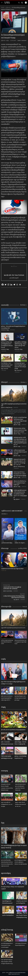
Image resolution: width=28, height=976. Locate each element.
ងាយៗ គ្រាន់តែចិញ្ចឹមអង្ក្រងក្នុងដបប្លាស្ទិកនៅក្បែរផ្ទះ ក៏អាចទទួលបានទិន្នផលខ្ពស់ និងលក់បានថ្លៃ (14, 847)
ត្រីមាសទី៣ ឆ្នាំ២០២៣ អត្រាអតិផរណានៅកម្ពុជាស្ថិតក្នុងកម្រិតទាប (13, 730)
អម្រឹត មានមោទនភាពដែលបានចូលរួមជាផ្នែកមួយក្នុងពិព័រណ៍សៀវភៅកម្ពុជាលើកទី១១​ (6, 698)
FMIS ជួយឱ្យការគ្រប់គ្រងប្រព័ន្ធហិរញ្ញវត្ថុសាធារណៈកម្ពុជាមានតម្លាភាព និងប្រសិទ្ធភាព (7, 757)
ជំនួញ (15, 370)
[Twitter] (5, 284)
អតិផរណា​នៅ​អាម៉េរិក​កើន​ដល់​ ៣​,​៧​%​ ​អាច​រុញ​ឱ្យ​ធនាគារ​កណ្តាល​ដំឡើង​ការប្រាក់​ (20, 641)
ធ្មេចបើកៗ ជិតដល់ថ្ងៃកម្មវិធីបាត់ (8, 915)
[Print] (20, 284)
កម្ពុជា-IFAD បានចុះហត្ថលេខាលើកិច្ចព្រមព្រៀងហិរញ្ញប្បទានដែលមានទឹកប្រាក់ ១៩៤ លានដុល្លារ (13, 683)
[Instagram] (8, 284)
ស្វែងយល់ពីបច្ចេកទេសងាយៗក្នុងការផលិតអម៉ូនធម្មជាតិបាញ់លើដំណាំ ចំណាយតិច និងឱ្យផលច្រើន (20, 787)
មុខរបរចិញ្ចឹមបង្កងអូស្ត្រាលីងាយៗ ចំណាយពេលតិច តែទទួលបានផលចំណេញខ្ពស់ (7, 945)
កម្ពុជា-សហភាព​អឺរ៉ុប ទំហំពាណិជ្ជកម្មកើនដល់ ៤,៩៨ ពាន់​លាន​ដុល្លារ (6, 804)
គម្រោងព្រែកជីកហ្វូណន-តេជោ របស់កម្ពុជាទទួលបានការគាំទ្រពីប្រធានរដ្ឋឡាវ (20, 698)
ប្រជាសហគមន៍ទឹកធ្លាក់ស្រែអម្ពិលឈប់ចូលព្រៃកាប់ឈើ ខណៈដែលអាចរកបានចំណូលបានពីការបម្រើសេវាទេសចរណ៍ (7, 863)
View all (24, 607)
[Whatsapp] (17, 284)
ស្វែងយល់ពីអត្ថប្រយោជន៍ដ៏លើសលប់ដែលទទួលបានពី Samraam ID (7, 902)
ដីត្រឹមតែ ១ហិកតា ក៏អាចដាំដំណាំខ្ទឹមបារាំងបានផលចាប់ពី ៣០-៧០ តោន (20, 804)
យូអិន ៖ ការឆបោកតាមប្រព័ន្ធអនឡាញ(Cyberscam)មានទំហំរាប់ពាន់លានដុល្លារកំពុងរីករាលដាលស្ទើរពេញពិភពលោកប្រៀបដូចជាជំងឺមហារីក (7, 743)
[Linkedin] (11, 284)
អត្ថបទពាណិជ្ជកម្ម (6, 873)
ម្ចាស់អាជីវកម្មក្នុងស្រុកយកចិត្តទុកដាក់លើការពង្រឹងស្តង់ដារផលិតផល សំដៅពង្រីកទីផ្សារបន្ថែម (21, 862)
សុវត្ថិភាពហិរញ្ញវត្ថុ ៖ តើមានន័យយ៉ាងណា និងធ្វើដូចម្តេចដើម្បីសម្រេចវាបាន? (20, 743)
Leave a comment (21, 40)
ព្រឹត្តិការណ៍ (8, 8)
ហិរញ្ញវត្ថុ (7, 330)
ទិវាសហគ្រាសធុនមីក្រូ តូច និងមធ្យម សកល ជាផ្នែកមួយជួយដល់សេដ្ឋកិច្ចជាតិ (12, 888)
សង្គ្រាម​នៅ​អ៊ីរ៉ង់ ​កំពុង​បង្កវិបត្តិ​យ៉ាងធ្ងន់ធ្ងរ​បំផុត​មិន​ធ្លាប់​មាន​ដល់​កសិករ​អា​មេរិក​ (13, 628)
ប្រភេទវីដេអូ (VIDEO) (22, 548)
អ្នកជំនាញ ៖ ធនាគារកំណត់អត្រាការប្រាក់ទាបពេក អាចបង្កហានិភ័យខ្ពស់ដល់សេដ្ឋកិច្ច (21, 757)
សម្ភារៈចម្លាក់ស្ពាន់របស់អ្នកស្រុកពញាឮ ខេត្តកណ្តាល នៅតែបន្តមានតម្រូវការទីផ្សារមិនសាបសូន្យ (7, 961)
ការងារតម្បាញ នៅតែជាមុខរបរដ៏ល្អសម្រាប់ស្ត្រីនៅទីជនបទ (21, 944)
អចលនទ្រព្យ (4, 770)
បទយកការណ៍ (3, 330)
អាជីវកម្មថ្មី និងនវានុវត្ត (8, 407)
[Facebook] (2, 284)
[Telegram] (14, 284)
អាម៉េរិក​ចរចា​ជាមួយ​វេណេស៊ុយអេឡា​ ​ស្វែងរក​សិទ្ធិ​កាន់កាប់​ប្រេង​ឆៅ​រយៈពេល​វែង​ (7, 641)
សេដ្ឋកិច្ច (7, 40)
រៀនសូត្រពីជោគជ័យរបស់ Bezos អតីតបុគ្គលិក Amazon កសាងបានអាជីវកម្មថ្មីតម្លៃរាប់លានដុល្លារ (7, 787)
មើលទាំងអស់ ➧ (23, 305)
